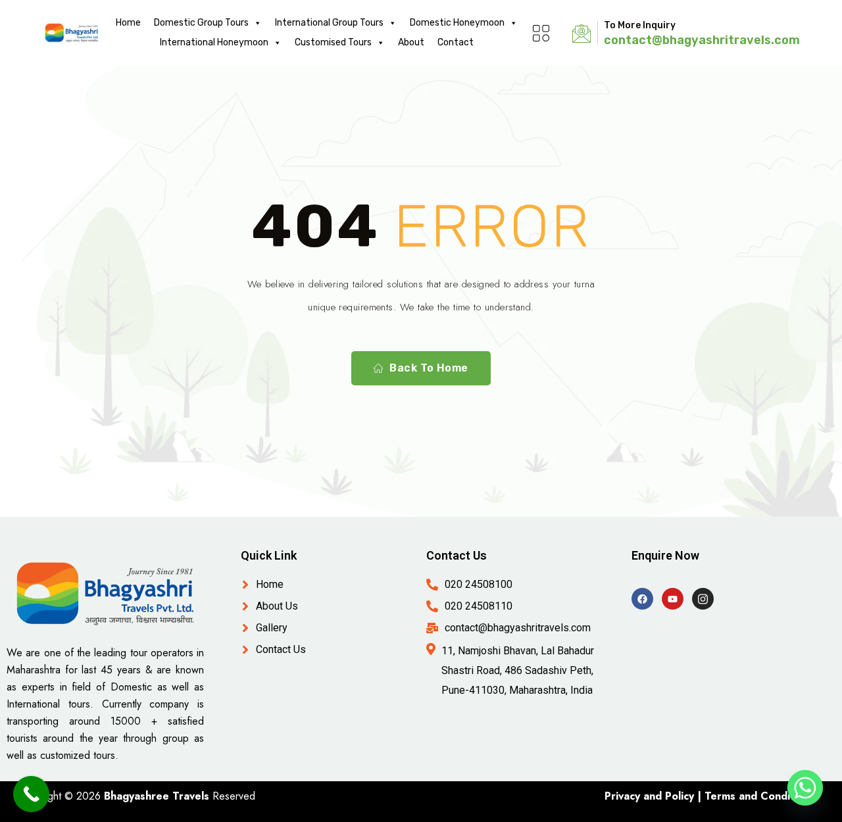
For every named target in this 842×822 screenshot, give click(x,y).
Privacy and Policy (649, 796)
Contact (455, 42)
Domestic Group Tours (201, 22)
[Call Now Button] (31, 794)
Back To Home (428, 368)
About (411, 42)
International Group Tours (329, 22)
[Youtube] (672, 599)
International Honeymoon (214, 42)
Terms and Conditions (759, 796)
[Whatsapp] (805, 788)
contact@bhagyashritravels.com (702, 40)
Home (128, 22)
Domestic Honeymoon (457, 22)
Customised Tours (333, 42)
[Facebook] (642, 599)
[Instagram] (703, 599)
